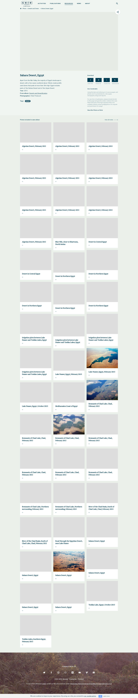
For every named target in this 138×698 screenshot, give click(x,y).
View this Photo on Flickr (95, 110)
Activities (42, 3)
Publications (55, 3)
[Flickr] (65, 675)
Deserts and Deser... (34, 8)
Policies (81, 679)
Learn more (106, 696)
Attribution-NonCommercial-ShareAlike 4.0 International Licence (91, 684)
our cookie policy (90, 696)
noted (44, 684)
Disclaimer (73, 679)
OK (100, 696)
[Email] (93, 675)
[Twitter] (44, 675)
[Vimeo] (86, 675)
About (87, 3)
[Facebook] (51, 675)
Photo (24, 8)
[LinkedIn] (72, 675)
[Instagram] (58, 675)
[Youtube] (79, 675)
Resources (69, 3)
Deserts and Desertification (38, 93)
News (79, 3)
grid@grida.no (106, 104)
